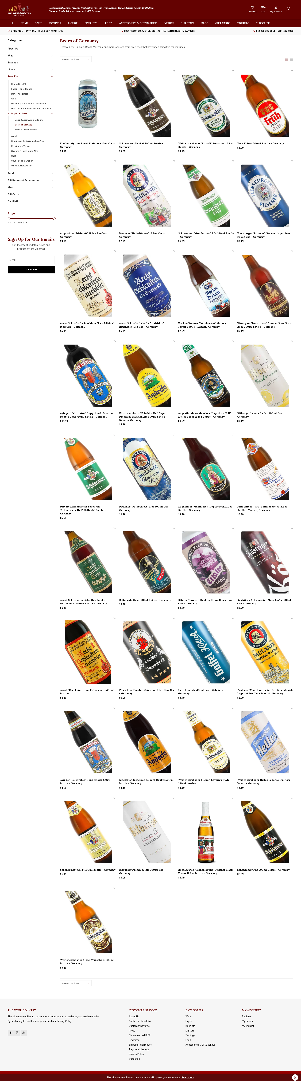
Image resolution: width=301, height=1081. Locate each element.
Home (24, 23)
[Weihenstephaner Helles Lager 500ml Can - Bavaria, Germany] (265, 742)
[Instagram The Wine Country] (17, 1033)
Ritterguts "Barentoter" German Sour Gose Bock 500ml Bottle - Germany (264, 325)
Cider (13, 98)
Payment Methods (139, 1049)
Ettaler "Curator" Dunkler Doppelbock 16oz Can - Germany (205, 601)
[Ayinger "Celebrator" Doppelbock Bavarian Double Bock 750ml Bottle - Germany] (88, 375)
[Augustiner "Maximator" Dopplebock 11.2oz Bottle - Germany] (206, 469)
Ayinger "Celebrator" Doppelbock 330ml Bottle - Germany (85, 781)
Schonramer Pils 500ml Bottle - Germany (263, 869)
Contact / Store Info (140, 1021)
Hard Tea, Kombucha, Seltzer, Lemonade (31, 108)
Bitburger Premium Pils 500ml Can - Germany (142, 871)
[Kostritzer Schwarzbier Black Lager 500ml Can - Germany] (265, 562)
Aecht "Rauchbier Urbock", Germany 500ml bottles (87, 691)
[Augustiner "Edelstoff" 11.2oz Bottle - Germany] (88, 196)
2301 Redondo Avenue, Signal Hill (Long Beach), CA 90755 (159, 31)
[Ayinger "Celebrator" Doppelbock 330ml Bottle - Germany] (88, 742)
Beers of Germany (23, 125)
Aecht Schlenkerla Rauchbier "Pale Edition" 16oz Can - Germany (87, 325)
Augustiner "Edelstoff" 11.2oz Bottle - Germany (83, 235)
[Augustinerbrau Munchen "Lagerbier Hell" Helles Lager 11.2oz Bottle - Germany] (206, 375)
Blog (204, 23)
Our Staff (187, 23)
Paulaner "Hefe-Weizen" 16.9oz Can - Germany (142, 235)
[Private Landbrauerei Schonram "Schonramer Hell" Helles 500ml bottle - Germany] (88, 469)
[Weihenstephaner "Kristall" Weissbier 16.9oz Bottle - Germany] (206, 106)
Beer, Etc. (13, 76)
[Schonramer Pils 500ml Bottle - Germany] (265, 832)
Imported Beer (19, 113)
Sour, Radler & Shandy (22, 160)
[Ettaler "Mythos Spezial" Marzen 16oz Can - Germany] (88, 106)
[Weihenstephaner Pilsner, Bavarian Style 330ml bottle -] (206, 742)
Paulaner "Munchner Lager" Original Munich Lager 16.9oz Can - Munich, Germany (265, 691)
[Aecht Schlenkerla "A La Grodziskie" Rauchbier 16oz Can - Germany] (147, 286)
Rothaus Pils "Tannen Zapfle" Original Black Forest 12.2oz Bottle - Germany (205, 871)
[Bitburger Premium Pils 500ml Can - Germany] (147, 832)
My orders (247, 1021)
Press (132, 1030)
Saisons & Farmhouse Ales (24, 151)
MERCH (190, 1030)
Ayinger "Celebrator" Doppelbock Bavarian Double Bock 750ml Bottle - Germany (87, 415)
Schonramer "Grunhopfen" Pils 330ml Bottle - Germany (206, 235)
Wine (38, 23)
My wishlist (248, 1026)
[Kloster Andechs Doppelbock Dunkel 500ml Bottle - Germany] (147, 742)
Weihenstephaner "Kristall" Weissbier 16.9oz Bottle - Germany (205, 145)
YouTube (243, 23)
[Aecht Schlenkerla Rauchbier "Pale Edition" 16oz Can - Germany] (88, 286)
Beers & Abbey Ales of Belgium (29, 120)
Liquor (73, 23)
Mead (14, 136)
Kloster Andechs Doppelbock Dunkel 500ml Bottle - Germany (146, 781)
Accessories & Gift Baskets (138, 23)
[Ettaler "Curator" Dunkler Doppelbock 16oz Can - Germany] (206, 562)
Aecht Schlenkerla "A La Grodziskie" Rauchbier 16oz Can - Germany (141, 325)
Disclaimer (134, 1040)
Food (108, 23)
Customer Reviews (139, 1026)
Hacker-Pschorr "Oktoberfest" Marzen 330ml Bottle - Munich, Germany (202, 325)
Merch (169, 23)
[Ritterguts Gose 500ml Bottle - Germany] (147, 562)
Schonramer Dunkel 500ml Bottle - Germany (141, 145)
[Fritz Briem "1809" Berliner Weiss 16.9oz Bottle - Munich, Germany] (265, 469)
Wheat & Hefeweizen (21, 165)
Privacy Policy (136, 1054)
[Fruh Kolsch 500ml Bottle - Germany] (265, 106)
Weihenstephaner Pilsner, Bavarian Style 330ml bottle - (203, 781)
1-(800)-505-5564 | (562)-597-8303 (274, 31)
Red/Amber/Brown (20, 146)
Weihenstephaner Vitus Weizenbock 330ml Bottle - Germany (87, 961)
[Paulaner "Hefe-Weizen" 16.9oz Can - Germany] (147, 196)
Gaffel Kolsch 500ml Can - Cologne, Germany (200, 691)
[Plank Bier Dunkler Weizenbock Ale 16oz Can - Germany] (147, 652)
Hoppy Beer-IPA (18, 84)
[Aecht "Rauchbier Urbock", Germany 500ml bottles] (88, 652)
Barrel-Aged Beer (19, 94)
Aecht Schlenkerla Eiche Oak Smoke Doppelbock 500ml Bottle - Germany (83, 601)
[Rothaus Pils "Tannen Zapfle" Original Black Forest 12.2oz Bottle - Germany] (206, 832)
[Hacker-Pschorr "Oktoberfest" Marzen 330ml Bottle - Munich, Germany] (206, 286)
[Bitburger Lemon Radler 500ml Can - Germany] (265, 375)
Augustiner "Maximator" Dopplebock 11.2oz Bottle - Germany (205, 508)
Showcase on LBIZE (139, 1035)
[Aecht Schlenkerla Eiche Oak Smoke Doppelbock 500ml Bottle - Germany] (88, 562)
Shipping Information (140, 1044)
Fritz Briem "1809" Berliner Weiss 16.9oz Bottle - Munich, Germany (262, 508)
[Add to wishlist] (115, 71)
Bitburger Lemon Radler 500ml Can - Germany (260, 415)
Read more (188, 1077)
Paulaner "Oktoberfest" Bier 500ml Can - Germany (144, 508)
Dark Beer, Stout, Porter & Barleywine (29, 103)
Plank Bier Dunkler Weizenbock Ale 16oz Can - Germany (147, 691)
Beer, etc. (91, 23)
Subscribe (134, 1058)
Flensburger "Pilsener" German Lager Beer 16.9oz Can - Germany (263, 235)
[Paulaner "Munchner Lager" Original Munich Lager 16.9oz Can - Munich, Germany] (265, 652)
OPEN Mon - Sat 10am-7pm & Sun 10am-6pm (37, 31)
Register (246, 1016)
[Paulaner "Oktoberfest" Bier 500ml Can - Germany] (147, 469)
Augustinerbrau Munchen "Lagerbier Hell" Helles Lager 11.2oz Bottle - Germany (204, 415)
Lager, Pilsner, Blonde (21, 89)
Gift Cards (222, 23)
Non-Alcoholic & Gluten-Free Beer (28, 141)
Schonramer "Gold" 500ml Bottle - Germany (87, 869)
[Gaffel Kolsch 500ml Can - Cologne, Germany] (206, 652)
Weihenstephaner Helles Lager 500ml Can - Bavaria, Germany (264, 781)
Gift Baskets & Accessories (23, 180)
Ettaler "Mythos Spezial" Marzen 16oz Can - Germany (87, 145)
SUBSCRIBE (263, 23)
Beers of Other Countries (26, 130)
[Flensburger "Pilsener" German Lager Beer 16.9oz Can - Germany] (265, 196)
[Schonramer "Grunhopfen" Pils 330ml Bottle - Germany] (206, 196)
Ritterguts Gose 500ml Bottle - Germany (145, 600)
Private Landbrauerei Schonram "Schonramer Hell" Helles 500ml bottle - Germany (85, 510)
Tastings (55, 23)
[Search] (288, 9)
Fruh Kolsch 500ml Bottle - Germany (260, 143)
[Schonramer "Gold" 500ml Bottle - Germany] (88, 832)
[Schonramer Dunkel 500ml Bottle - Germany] (147, 106)
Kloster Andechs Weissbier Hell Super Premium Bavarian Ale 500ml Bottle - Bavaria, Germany (143, 417)
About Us (13, 48)
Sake (13, 156)
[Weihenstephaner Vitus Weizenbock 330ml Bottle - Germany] (88, 922)
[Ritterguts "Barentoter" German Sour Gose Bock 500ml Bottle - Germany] (265, 286)
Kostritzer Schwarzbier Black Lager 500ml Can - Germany (264, 601)
